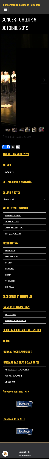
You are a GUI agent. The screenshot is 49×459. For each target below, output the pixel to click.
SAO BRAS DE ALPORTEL (13, 375)
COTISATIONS (10, 280)
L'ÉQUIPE (8, 274)
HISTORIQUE (9, 286)
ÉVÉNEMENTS (9, 172)
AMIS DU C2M (10, 381)
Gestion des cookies (24, 455)
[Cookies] (5, 454)
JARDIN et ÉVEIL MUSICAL (14, 227)
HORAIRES (8, 262)
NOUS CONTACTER (11, 256)
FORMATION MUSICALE (13, 215)
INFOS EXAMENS (10, 314)
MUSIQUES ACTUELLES (13, 233)
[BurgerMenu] (5, 9)
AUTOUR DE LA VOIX (12, 221)
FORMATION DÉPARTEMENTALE (15, 320)
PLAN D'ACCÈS (10, 250)
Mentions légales (24, 451)
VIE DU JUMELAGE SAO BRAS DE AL (17, 369)
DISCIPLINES (9, 268)
